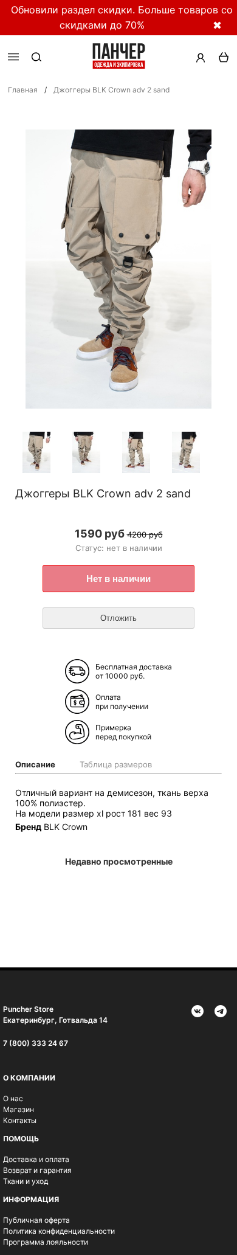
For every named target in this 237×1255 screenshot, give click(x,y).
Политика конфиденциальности (59, 1231)
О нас (13, 1098)
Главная (23, 89)
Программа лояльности (45, 1241)
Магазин (18, 1109)
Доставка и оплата (36, 1159)
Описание (35, 764)
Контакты (19, 1120)
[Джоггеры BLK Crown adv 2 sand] (43, 453)
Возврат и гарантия (37, 1170)
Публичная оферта (36, 1220)
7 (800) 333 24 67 (35, 1043)
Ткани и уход (25, 1181)
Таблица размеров (116, 764)
